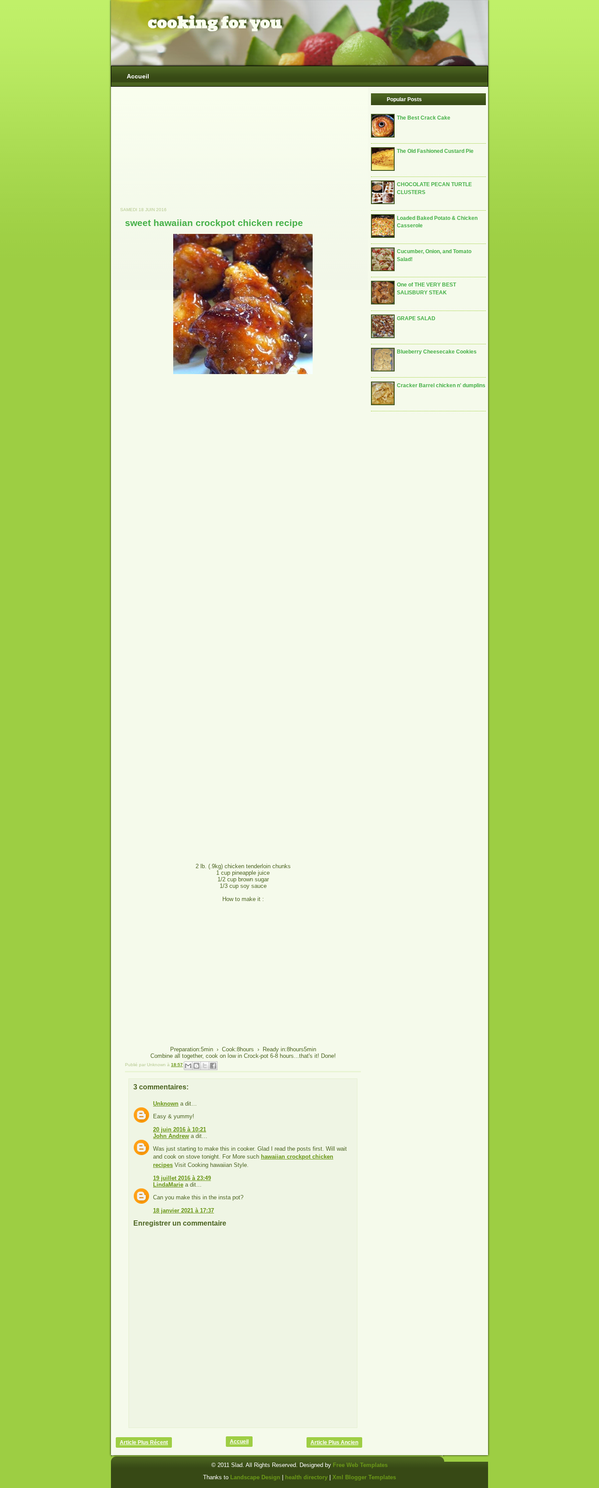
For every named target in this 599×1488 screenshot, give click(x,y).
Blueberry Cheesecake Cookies (437, 351)
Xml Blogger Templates (364, 1477)
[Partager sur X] (204, 1065)
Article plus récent (144, 1442)
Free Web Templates (360, 1465)
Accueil (138, 76)
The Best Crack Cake (423, 117)
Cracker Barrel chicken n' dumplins (441, 385)
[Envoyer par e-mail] (188, 1065)
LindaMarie (168, 1184)
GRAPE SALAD (416, 318)
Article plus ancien (334, 1442)
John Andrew (171, 1136)
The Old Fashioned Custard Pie (435, 151)
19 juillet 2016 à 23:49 (182, 1178)
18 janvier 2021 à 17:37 (183, 1210)
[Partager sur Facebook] (213, 1065)
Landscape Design (255, 1477)
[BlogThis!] (196, 1065)
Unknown (165, 1103)
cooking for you (215, 23)
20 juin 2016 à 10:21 (179, 1129)
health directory (307, 1477)
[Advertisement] (181, 151)
